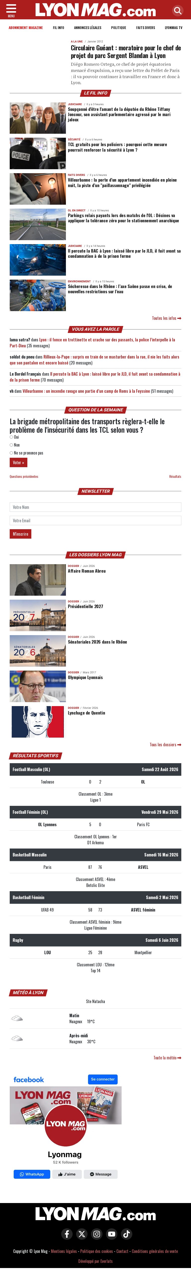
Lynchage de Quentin (86, 712)
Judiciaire (75, 104)
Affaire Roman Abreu (86, 570)
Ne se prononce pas (28, 453)
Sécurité (74, 139)
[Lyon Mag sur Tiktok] (125, 1237)
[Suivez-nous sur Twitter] (81, 1237)
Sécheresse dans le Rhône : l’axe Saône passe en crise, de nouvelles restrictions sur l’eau (120, 288)
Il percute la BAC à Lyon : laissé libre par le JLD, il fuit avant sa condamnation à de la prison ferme (124, 253)
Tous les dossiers (163, 745)
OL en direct (77, 210)
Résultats (175, 476)
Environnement (79, 281)
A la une (77, 41)
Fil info (58, 27)
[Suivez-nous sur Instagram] (95, 1237)
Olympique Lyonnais (85, 677)
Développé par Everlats (95, 1261)
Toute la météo (165, 1058)
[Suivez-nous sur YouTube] (110, 1237)
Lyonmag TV (173, 27)
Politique (118, 27)
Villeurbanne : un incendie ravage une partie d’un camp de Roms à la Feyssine (86, 391)
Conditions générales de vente (155, 1251)
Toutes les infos (164, 318)
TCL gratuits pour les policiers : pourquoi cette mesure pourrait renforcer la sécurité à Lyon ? (117, 147)
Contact (122, 1251)
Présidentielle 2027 (85, 606)
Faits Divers (145, 27)
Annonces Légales (87, 27)
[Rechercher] (176, 11)
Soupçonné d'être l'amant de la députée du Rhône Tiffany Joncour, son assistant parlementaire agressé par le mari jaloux (119, 114)
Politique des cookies (96, 1251)
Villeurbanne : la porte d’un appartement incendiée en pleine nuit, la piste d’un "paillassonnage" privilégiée (122, 182)
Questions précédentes (24, 476)
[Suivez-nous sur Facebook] (66, 1128)
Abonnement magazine (26, 27)
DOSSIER (73, 566)
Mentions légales (64, 1251)
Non (16, 445)
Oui (16, 437)
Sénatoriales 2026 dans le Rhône (97, 641)
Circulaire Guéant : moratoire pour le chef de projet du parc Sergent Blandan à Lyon (126, 51)
